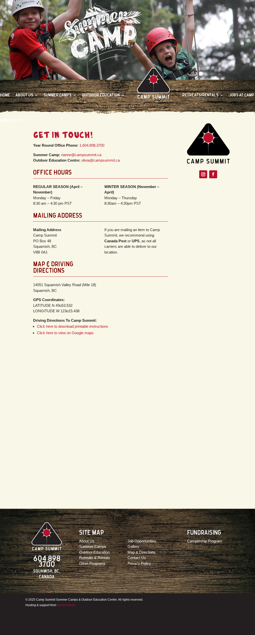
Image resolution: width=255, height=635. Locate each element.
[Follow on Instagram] (203, 174)
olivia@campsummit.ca (100, 160)
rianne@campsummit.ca (81, 155)
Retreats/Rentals (200, 95)
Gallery (133, 546)
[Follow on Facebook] (213, 174)
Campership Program (204, 541)
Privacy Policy (139, 563)
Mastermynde (66, 605)
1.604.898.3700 (91, 145)
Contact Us (11, 120)
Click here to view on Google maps (65, 333)
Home (5, 95)
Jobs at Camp (241, 95)
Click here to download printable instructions (72, 326)
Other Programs (92, 563)
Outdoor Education (101, 95)
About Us (24, 95)
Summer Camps (57, 95)
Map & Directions (142, 552)
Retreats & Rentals (94, 558)
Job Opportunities (142, 541)
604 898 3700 (47, 561)
